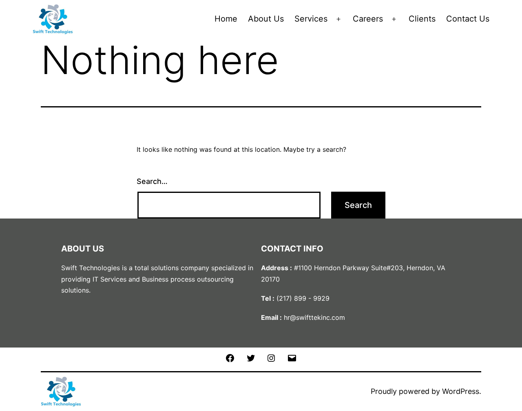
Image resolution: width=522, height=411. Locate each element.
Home (226, 19)
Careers (368, 19)
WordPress (460, 391)
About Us (266, 19)
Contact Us (467, 19)
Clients (422, 19)
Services (310, 19)
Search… (152, 181)
